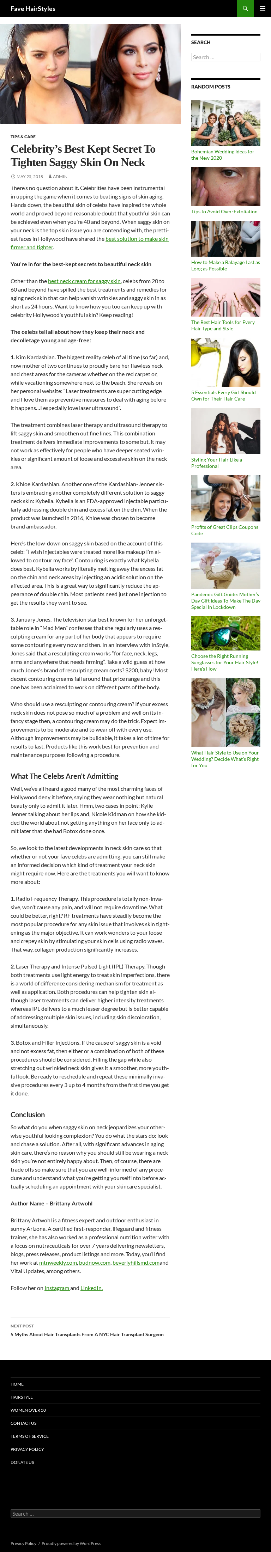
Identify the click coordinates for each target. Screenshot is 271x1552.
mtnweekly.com (58, 1262)
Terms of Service (30, 1436)
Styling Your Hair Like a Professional (216, 463)
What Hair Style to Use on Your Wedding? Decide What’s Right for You (225, 759)
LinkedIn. (91, 1287)
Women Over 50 (28, 1410)
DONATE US (22, 1462)
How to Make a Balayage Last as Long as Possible (225, 265)
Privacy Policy (27, 1449)
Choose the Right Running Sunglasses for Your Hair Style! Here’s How (224, 662)
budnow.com (94, 1262)
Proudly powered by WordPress (71, 1543)
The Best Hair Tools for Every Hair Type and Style (223, 325)
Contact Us (23, 1423)
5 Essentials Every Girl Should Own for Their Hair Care (223, 395)
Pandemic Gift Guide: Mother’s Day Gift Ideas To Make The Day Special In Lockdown (225, 600)
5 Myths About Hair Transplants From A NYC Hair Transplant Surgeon (87, 1330)
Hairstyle (22, 1397)
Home (17, 1384)
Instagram (57, 1287)
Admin (60, 176)
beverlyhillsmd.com (136, 1262)
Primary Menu (262, 8)
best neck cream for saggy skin (84, 280)
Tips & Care (23, 136)
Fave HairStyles (33, 8)
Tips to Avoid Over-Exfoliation (224, 211)
